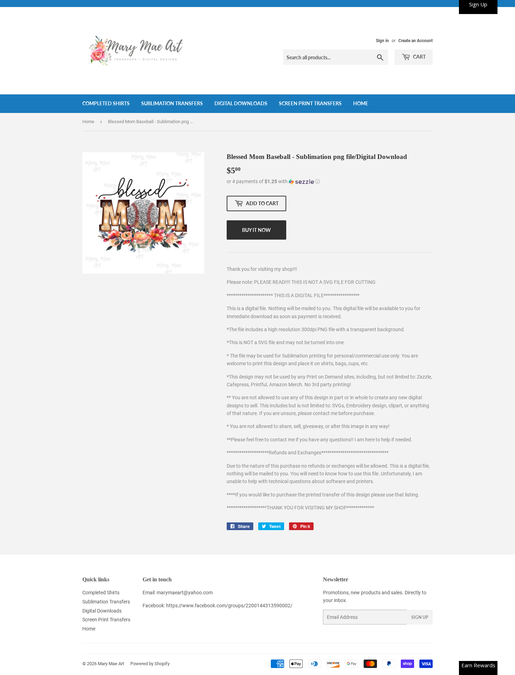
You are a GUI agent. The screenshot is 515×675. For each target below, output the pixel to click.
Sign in (382, 40)
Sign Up (419, 617)
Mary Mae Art (111, 663)
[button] (330, 181)
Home (360, 103)
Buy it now (256, 230)
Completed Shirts (106, 103)
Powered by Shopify (150, 663)
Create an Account (415, 40)
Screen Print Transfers (310, 103)
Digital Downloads (240, 103)
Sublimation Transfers (172, 103)
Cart (419, 57)
